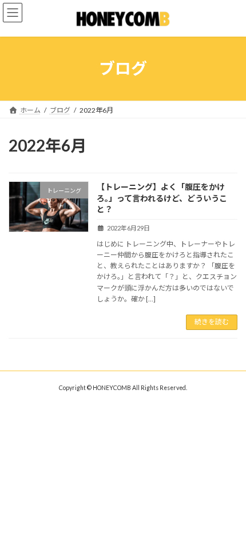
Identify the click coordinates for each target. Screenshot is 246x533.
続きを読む (212, 321)
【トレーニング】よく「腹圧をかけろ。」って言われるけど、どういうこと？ (162, 198)
